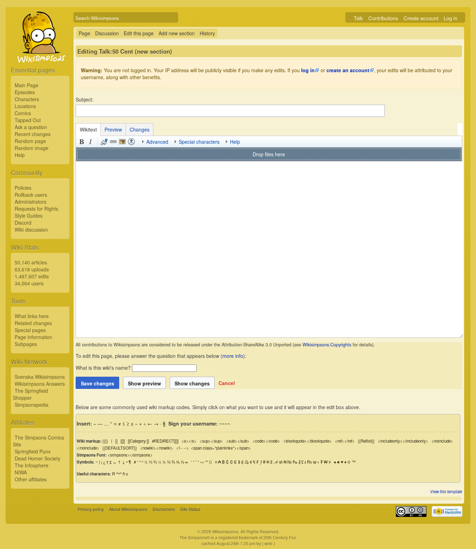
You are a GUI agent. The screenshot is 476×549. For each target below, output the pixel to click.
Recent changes (33, 133)
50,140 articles (31, 262)
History (207, 33)
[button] (226, 383)
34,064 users (29, 283)
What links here (32, 316)
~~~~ (224, 423)
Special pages (30, 329)
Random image (31, 147)
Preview (113, 129)
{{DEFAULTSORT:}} (119, 448)
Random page (30, 140)
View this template (446, 491)
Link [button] (113, 141)
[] (116, 441)
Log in (450, 18)
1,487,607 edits (32, 276)
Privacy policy (91, 509)
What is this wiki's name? (103, 367)
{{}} (105, 441)
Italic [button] (90, 141)
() (210, 462)
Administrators (30, 201)
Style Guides (29, 215)
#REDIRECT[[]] (165, 441)
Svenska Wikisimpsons (40, 376)
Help (20, 154)
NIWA (21, 472)
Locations (25, 106)
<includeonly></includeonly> (403, 441)
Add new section (177, 33)
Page (84, 33)
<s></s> (189, 441)
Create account (421, 18)
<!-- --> (182, 448)
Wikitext (88, 129)
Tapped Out (28, 119)
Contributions (383, 18)
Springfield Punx (33, 451)
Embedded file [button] (122, 141)
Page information (33, 336)
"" (206, 462)
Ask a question (31, 126)
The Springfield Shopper (30, 394)
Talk (358, 18)
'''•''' (119, 473)
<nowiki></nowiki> (156, 448)
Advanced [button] (157, 141)
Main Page (26, 85)
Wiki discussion (31, 229)
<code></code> (266, 441)
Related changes (33, 322)
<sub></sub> (237, 441)
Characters (27, 99)
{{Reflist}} (366, 441)
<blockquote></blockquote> (307, 441)
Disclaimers (164, 509)
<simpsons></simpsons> (130, 455)
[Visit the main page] (40, 53)
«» (202, 462)
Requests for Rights (36, 208)
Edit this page (139, 33)
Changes (139, 129)
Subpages (26, 343)
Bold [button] (81, 141)
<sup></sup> (211, 441)
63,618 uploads (32, 269)
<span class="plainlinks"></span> (221, 448)
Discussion (107, 33)
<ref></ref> (345, 441)
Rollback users (31, 194)
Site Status (190, 509)
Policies (23, 187)
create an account (348, 70)
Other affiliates (31, 479)
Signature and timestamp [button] (104, 141)
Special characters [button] (199, 141)
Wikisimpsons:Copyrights (326, 344)
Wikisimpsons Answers (40, 383)
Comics (23, 113)
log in (308, 70)
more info (232, 355)
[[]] (123, 441)
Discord (23, 222)
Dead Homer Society (37, 458)
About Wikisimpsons (128, 509)
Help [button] (235, 141)
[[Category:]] (138, 441)
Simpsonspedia (31, 404)
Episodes (25, 92)
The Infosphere (31, 465)
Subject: (84, 99)
